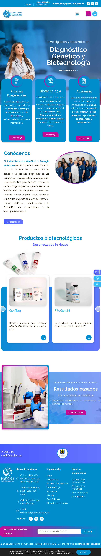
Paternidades (78, 496)
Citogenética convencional (78, 481)
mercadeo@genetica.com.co (68, 3)
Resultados (43, 2)
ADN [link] (11, 326)
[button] (77, 14)
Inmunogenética (80, 492)
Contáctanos (53, 499)
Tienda (27, 4)
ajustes (69, 553)
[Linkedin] (96, 3)
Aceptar (83, 552)
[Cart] (88, 13)
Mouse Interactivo (89, 543)
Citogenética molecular (78, 487)
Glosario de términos (57, 503)
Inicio (49, 475)
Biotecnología (54, 487)
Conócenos (42, 4)
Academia (52, 491)
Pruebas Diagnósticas (57, 483)
